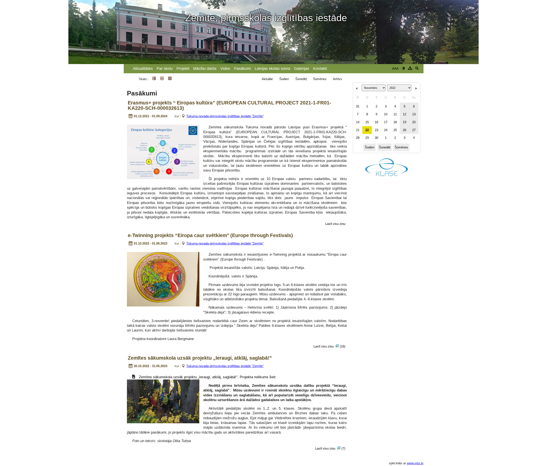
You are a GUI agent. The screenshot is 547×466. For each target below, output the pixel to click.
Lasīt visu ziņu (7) (330, 448)
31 (357, 106)
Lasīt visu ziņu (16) (329, 346)
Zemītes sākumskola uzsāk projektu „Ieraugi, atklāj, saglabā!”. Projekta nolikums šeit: (207, 377)
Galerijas (301, 68)
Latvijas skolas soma (272, 68)
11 (395, 114)
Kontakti (320, 68)
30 (376, 137)
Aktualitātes (143, 68)
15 (367, 122)
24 (385, 130)
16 (376, 122)
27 (414, 130)
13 (414, 114)
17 (385, 122)
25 (395, 130)
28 (357, 137)
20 (414, 122)
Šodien (284, 79)
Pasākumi (242, 68)
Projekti (182, 68)
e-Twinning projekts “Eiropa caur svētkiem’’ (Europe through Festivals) (210, 235)
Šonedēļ (301, 79)
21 (357, 130)
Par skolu (165, 68)
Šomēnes (319, 79)
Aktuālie (267, 79)
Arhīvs (337, 79)
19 (404, 122)
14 (357, 122)
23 (376, 130)
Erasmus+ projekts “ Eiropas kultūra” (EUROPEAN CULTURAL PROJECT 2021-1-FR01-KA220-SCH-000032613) (229, 105)
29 (367, 137)
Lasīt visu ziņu (335, 224)
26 (404, 130)
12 (404, 114)
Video (225, 68)
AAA (395, 68)
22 (367, 130)
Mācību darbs (204, 68)
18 (395, 122)
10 (385, 114)
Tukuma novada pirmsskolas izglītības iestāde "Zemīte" (225, 116)
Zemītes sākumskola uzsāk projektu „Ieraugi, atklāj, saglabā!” (200, 358)
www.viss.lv (415, 463)
